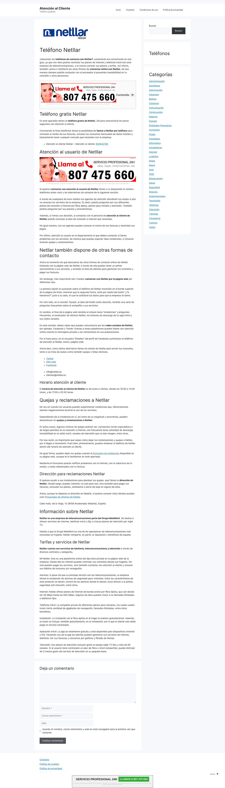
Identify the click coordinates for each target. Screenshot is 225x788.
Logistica (153, 156)
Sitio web (51, 362)
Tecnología (154, 200)
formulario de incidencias (105, 453)
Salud (152, 183)
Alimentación (155, 90)
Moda (152, 161)
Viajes (152, 227)
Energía (153, 121)
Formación (154, 130)
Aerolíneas (154, 85)
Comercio (154, 103)
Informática (155, 143)
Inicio (118, 10)
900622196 (102, 144)
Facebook (51, 365)
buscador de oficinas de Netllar (63, 497)
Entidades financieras (160, 125)
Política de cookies (49, 764)
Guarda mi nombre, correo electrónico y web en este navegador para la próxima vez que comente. (88, 731)
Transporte (154, 218)
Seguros (153, 192)
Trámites (153, 214)
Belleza (153, 99)
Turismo (153, 222)
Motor (152, 165)
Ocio (151, 169)
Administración (157, 81)
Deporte (153, 116)
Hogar (152, 134)
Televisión (154, 209)
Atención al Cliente (55, 8)
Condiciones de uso (149, 10)
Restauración (156, 178)
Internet (153, 152)
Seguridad (154, 187)
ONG (151, 174)
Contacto (130, 10)
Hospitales (154, 138)
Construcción (156, 112)
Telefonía (154, 205)
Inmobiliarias (155, 147)
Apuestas (154, 94)
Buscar (152, 25)
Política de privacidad (173, 10)
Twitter (50, 358)
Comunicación (156, 108)
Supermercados (157, 196)
